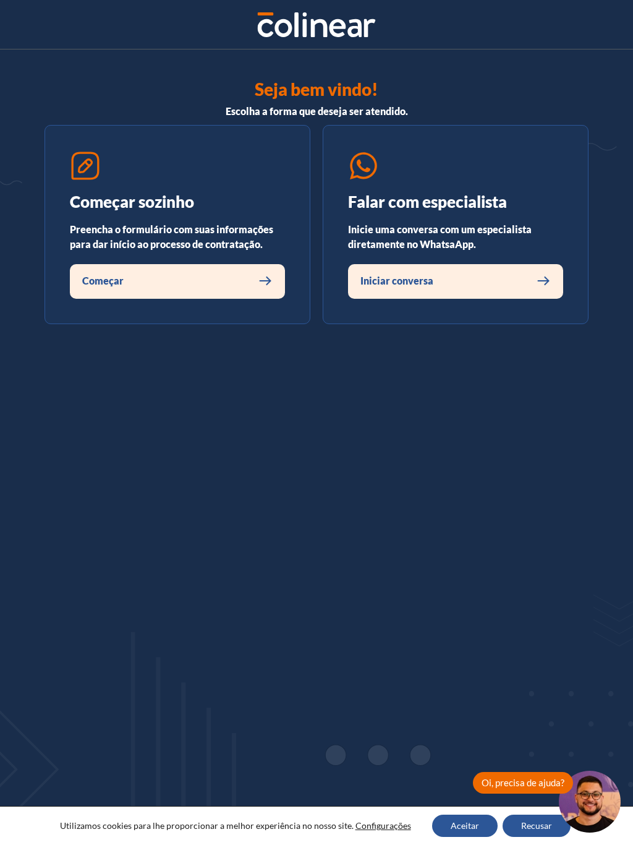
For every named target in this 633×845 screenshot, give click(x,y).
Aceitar (465, 825)
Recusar (536, 825)
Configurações (383, 825)
